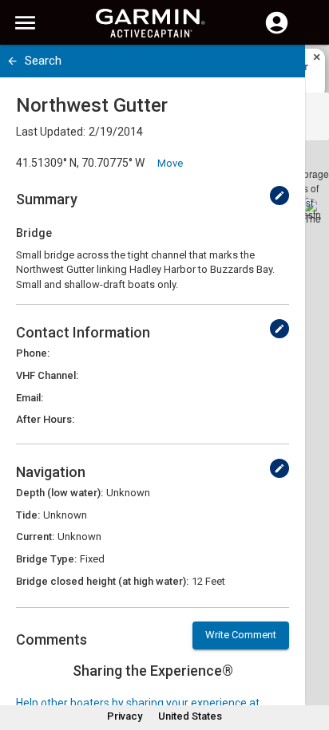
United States (190, 716)
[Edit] (279, 195)
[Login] (277, 32)
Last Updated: (50, 131)
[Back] (12, 61)
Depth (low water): (59, 493)
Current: (35, 537)
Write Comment (240, 635)
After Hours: (45, 419)
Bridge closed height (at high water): (102, 581)
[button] (309, 657)
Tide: (28, 515)
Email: (29, 398)
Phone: (33, 353)
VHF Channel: (47, 375)
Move (170, 163)
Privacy (124, 716)
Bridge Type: (46, 559)
